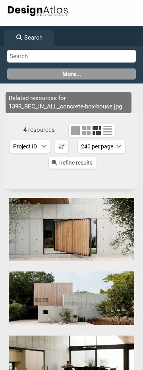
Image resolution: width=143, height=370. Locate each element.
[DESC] (61, 146)
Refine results (76, 162)
